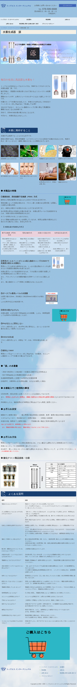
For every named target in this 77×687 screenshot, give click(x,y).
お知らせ (67, 19)
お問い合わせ (9, 23)
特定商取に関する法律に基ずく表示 (28, 23)
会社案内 (28, 19)
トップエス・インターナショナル (10, 19)
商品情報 (48, 19)
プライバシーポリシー (48, 23)
